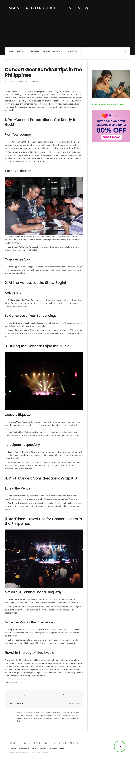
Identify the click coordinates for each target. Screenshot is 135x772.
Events (20, 51)
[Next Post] (63, 694)
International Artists (52, 51)
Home (11, 51)
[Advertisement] (67, 31)
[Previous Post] (24, 694)
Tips (20, 682)
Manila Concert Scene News (50, 8)
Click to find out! (107, 104)
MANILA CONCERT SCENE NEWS (46, 743)
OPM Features (33, 51)
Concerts (16, 682)
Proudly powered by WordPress (18, 752)
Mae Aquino (23, 81)
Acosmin (45, 752)
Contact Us (71, 51)
